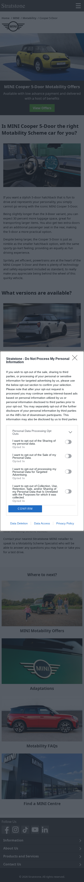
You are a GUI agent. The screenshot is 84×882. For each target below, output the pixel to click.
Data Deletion (19, 523)
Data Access (42, 523)
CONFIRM (25, 508)
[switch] (68, 442)
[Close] (76, 359)
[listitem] (42, 432)
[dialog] (42, 441)
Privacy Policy (65, 523)
